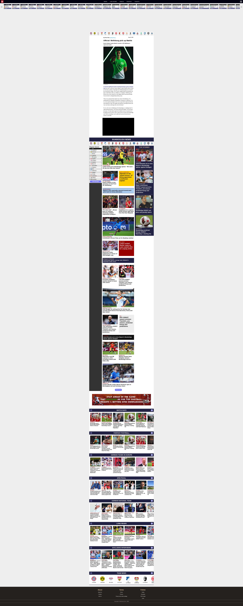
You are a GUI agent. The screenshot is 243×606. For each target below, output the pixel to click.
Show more (118, 389)
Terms (121, 592)
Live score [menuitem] (113, 1)
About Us (100, 592)
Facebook (143, 594)
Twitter (143, 592)
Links (143, 598)
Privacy (121, 594)
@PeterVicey (113, 37)
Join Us (100, 596)
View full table (95, 181)
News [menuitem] (105, 1)
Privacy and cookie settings (121, 596)
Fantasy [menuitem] (129, 1)
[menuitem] (45, 1)
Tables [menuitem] (122, 1)
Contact (100, 594)
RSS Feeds (143, 596)
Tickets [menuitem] (137, 1)
